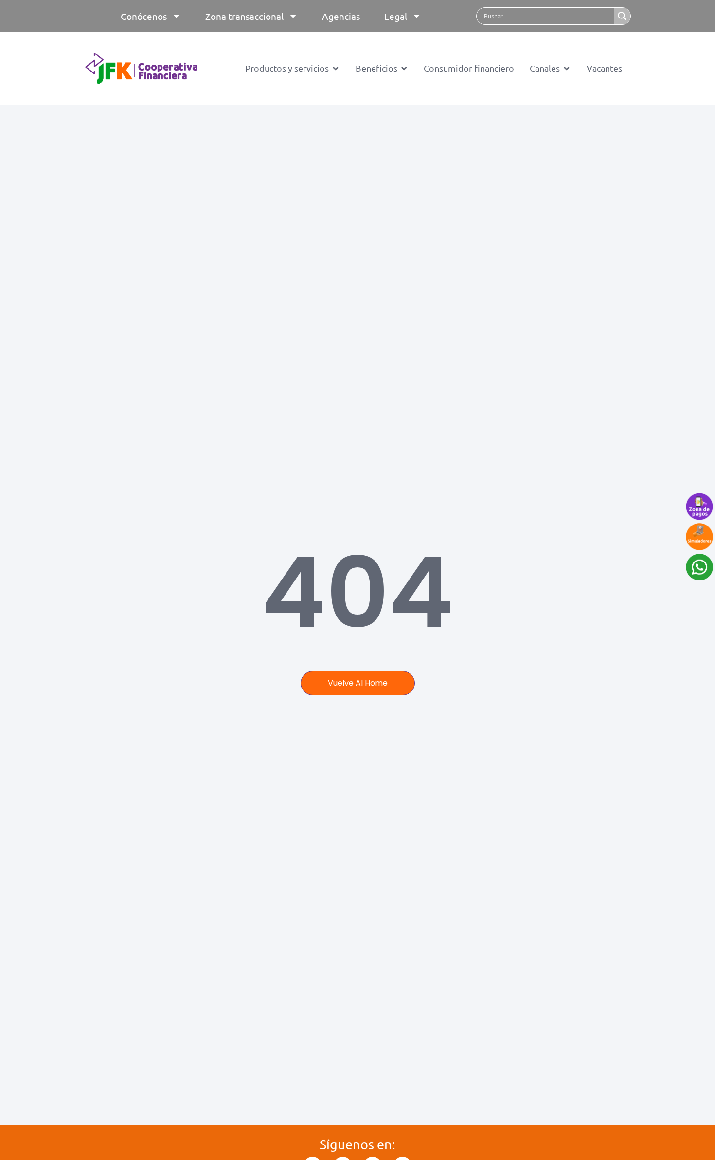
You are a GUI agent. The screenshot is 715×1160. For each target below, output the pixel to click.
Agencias (341, 16)
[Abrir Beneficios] (404, 68)
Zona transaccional (244, 16)
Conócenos (144, 16)
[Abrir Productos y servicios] (335, 68)
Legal (395, 16)
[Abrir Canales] (566, 68)
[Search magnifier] (622, 16)
